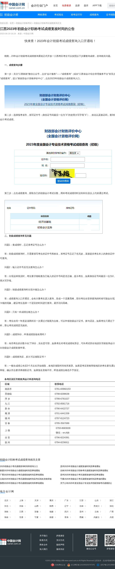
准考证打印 (76, 14)
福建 (51, 512)
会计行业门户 (39, 5)
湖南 (6, 512)
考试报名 (58, 14)
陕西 (51, 506)
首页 (55, 5)
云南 (97, 512)
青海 (66, 517)
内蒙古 (97, 517)
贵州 (81, 512)
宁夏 (36, 517)
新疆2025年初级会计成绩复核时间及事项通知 (20, 470)
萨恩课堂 (60, 536)
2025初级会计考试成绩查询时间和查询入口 (19, 466)
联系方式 (43, 540)
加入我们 (43, 549)
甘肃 (21, 517)
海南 (6, 517)
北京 (6, 500)
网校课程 (42, 14)
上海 (21, 500)
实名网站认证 (60, 565)
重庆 (51, 500)
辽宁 (66, 506)
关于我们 (43, 536)
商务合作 (43, 545)
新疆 (51, 517)
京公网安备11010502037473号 (83, 565)
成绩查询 (94, 14)
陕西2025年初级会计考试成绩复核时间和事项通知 (22, 483)
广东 (66, 500)
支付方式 (60, 540)
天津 (36, 500)
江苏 (81, 500)
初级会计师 (11, 14)
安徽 (36, 512)
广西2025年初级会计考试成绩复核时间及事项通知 (22, 475)
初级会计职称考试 (24, 23)
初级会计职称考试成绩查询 (46, 23)
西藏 (81, 517)
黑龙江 (97, 506)
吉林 (81, 506)
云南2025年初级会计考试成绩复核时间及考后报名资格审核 (26, 479)
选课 (77, 5)
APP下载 (97, 5)
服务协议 (60, 549)
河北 (6, 506)
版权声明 (60, 545)
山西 (36, 506)
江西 (21, 512)
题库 (86, 5)
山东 (97, 500)
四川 (66, 512)
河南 (21, 506)
